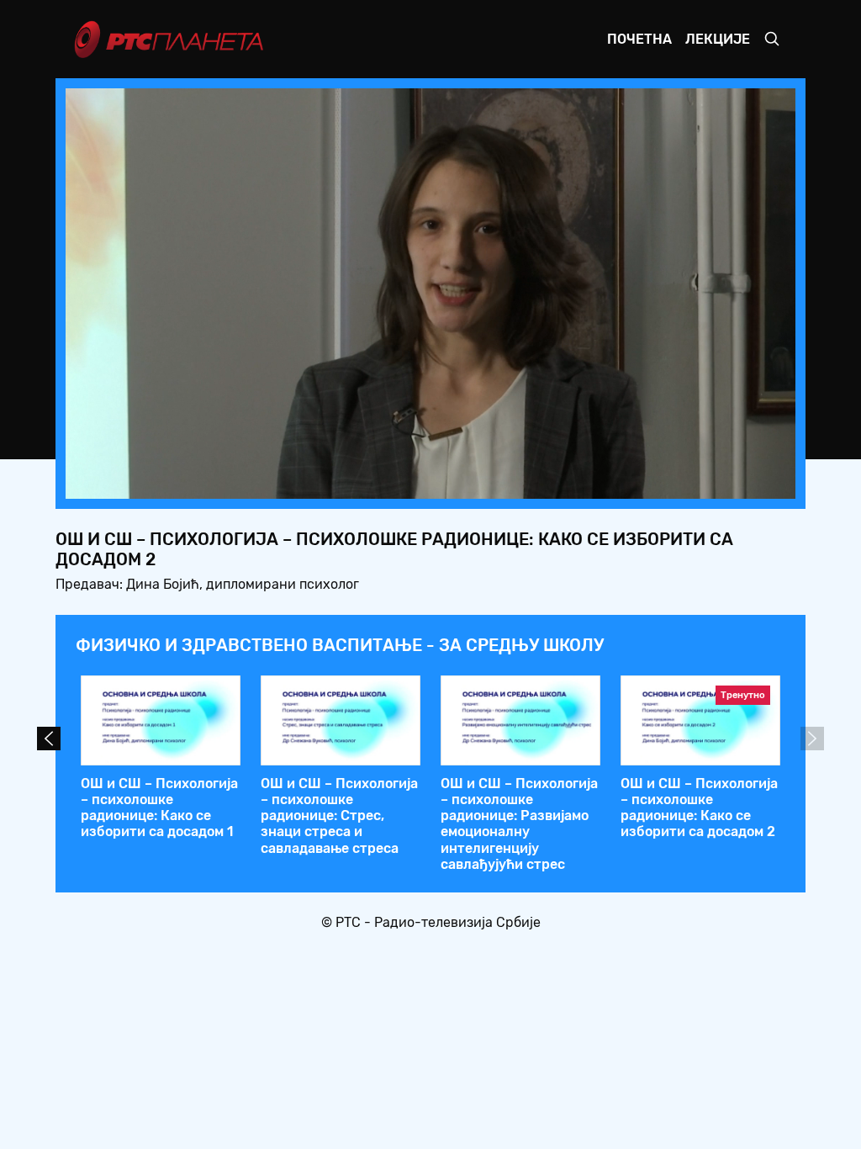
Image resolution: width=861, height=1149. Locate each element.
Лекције (717, 39)
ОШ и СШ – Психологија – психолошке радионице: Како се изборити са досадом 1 (159, 808)
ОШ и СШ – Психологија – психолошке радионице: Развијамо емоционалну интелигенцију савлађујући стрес (519, 824)
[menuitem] (724, 481)
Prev (49, 738)
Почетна (639, 39)
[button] (677, 481)
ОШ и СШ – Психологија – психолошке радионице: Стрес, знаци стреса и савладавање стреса (339, 816)
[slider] (383, 481)
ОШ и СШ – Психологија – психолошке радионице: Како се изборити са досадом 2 (699, 808)
